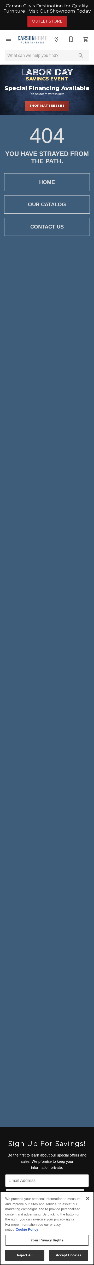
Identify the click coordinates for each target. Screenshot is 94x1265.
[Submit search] (81, 55)
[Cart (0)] (85, 39)
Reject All (25, 1255)
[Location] (56, 39)
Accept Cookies (68, 1255)
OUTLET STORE (47, 21)
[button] (8, 39)
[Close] (87, 1198)
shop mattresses (47, 105)
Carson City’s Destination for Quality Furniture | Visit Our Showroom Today (47, 8)
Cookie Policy (27, 1229)
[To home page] (32, 39)
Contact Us (47, 227)
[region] (47, 1228)
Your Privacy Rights (47, 1240)
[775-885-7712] (71, 39)
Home (47, 182)
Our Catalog (47, 204)
